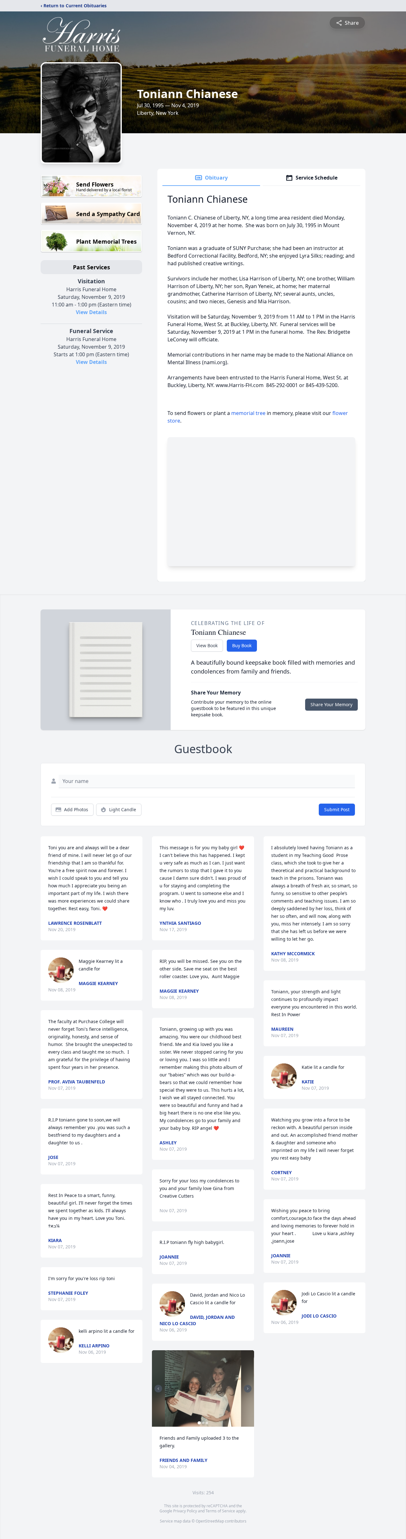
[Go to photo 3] (207, 1423)
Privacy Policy (185, 1511)
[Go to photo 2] (203, 1423)
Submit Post (337, 809)
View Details (91, 312)
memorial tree (248, 413)
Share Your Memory (331, 704)
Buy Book (242, 645)
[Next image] (248, 1388)
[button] (203, 1388)
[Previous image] (158, 1388)
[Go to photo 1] (199, 1422)
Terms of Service (220, 1511)
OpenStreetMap (210, 1521)
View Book (207, 645)
